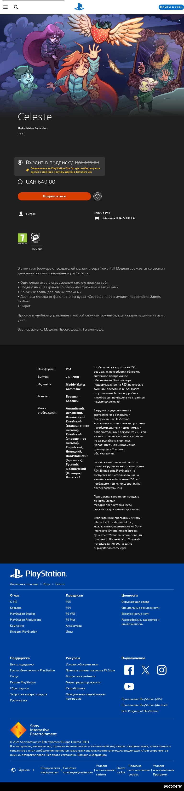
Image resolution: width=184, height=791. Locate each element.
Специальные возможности (140, 608)
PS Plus (70, 620)
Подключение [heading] (133, 658)
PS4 (68, 608)
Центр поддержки (22, 664)
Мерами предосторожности (113, 505)
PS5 (68, 602)
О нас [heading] (14, 595)
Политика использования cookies (139, 770)
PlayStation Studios (22, 614)
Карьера (16, 608)
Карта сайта (121, 770)
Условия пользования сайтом (105, 770)
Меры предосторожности (83, 682)
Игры (47, 584)
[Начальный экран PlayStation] (79, 7)
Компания (17, 626)
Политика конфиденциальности (78, 770)
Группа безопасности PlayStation (32, 670)
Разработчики (75, 688)
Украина (24, 770)
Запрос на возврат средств (28, 694)
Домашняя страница (24, 584)
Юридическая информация (50, 770)
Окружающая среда (135, 602)
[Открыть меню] (5, 7)
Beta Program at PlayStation (139, 711)
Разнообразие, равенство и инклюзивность (140, 622)
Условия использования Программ (163, 770)
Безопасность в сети (135, 614)
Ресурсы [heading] (73, 658)
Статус (14, 676)
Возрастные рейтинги (80, 676)
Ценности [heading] (129, 595)
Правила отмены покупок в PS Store (90, 670)
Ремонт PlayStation (23, 682)
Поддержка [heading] (20, 658)
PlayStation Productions (25, 620)
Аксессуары (74, 626)
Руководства (18, 700)
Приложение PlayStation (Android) (144, 705)
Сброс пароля (19, 688)
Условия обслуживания (82, 664)
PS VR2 (70, 614)
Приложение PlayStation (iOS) (141, 699)
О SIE (13, 602)
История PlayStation (23, 632)
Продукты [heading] (74, 595)
